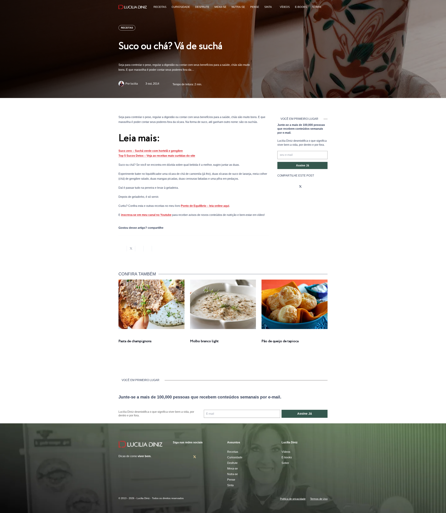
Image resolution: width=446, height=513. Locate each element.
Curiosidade (234, 457)
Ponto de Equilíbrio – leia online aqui (205, 205)
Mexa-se (232, 468)
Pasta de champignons (135, 341)
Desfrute (232, 462)
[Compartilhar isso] (122, 248)
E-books (287, 457)
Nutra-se (232, 474)
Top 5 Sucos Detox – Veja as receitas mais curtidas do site (156, 155)
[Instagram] (280, 186)
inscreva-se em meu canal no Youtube (146, 214)
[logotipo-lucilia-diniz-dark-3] (132, 7)
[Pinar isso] (148, 248)
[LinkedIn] (319, 186)
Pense (231, 479)
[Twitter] (300, 186)
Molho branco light (204, 341)
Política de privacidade (293, 498)
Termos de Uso (319, 498)
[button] (325, 7)
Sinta (230, 485)
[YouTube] (310, 186)
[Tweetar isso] (131, 248)
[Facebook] (290, 186)
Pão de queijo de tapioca (280, 341)
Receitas (232, 451)
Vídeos (286, 451)
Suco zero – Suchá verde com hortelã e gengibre (150, 150)
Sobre (285, 462)
